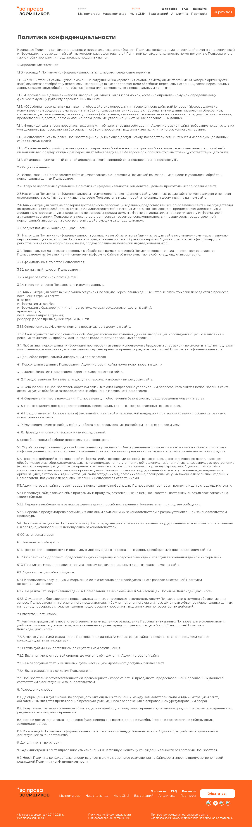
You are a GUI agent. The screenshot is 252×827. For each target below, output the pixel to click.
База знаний (158, 14)
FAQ (185, 9)
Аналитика (179, 14)
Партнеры (199, 14)
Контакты (200, 9)
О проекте (169, 9)
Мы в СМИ (137, 14)
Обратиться (223, 12)
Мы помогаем (89, 14)
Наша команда (114, 14)
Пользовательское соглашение (109, 818)
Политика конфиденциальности (109, 814)
